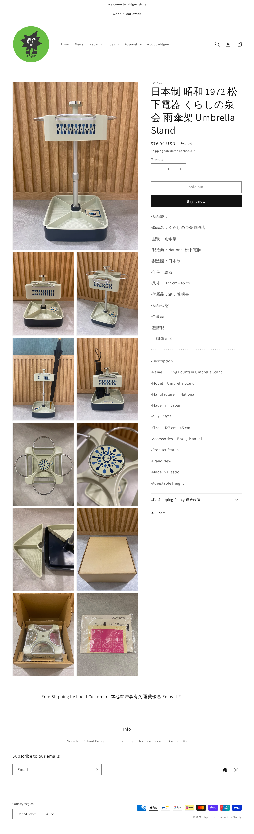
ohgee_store (210, 817)
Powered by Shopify (230, 817)
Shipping (157, 151)
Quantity (157, 159)
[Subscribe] (96, 769)
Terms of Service (152, 741)
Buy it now (196, 201)
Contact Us (178, 741)
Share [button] (161, 513)
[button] (95, 44)
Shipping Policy (121, 741)
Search (72, 741)
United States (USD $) (33, 814)
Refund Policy (94, 741)
